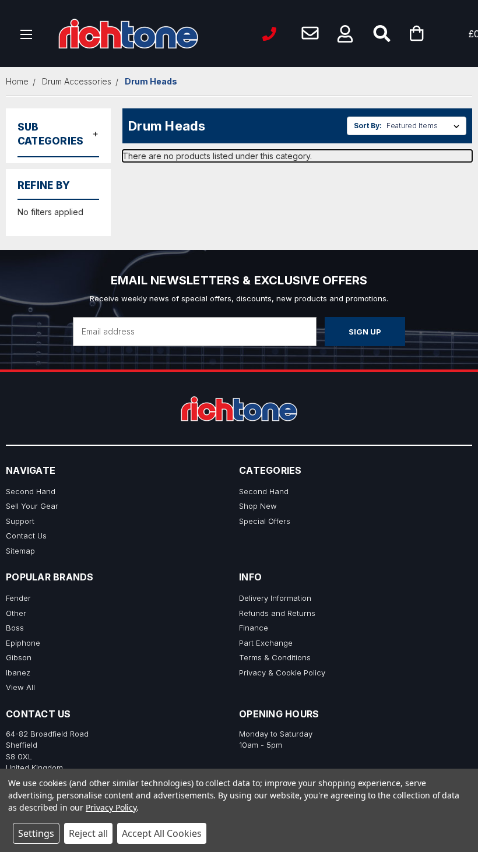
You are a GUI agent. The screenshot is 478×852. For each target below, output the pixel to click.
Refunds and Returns (277, 613)
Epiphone (23, 642)
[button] (345, 34)
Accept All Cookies (162, 833)
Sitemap (20, 550)
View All (20, 687)
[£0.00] (434, 33)
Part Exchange (266, 642)
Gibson (18, 657)
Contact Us (26, 535)
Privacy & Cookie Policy (282, 672)
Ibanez (18, 672)
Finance (253, 627)
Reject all (88, 833)
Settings (36, 833)
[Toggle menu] (26, 33)
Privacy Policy (111, 807)
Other (16, 613)
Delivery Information (275, 598)
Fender (18, 598)
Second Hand (30, 491)
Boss (15, 627)
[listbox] (425, 126)
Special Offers (264, 521)
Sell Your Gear (32, 506)
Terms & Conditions (275, 657)
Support (20, 521)
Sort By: (368, 125)
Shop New (258, 506)
